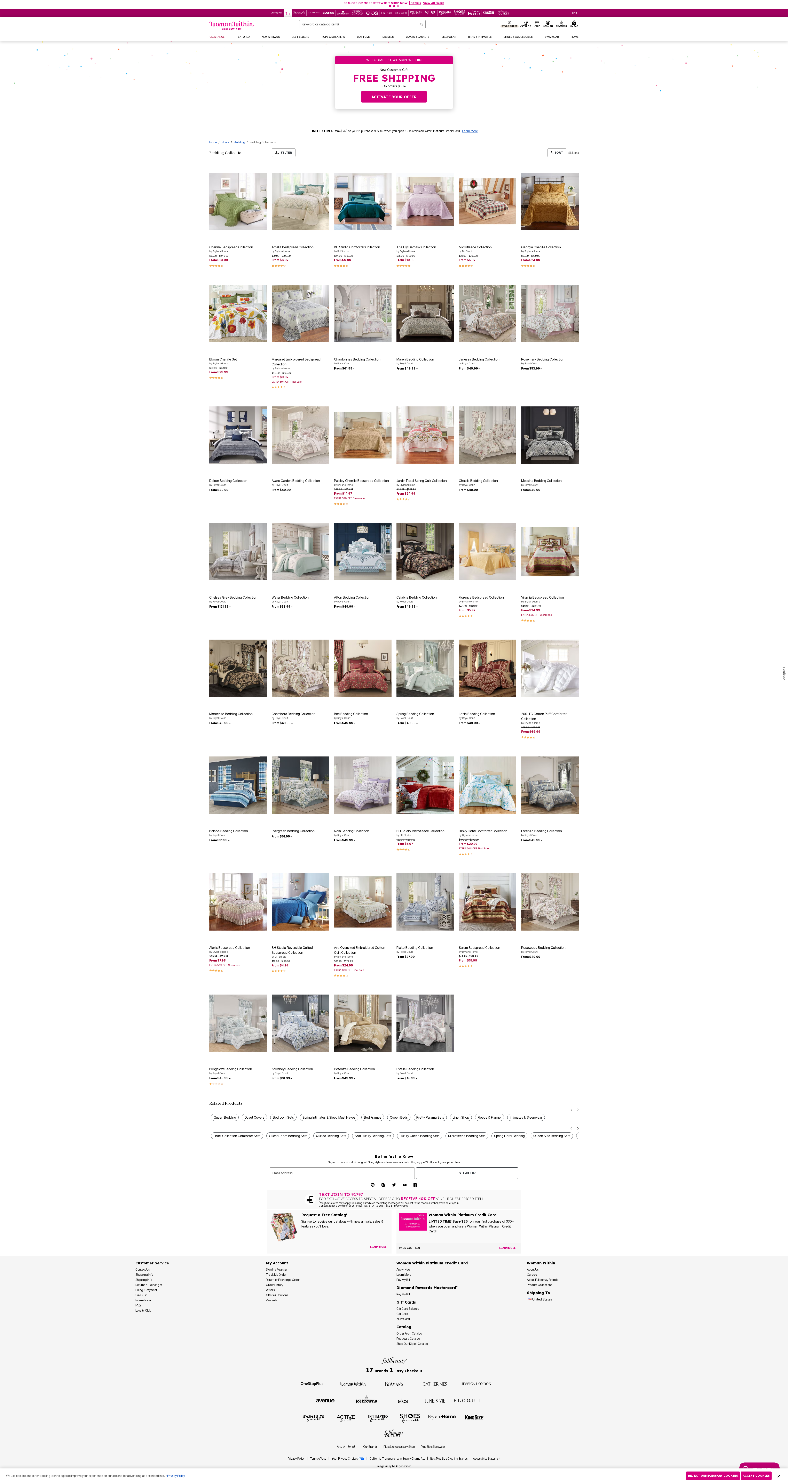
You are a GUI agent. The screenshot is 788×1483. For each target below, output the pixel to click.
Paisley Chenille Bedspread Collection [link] (361, 482)
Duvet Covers (254, 1117)
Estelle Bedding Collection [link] (415, 1071)
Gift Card (402, 1313)
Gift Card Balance (407, 1308)
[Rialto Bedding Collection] (425, 902)
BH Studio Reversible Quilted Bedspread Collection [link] (292, 952)
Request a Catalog (408, 1338)
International (143, 1300)
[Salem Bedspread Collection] (487, 902)
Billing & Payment (146, 1290)
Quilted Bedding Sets (331, 1136)
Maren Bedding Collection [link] (415, 361)
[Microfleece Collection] (487, 201)
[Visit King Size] (474, 1418)
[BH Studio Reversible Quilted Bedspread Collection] (300, 902)
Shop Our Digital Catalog (412, 1343)
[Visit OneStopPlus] (312, 1383)
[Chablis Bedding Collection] (487, 435)
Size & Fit (141, 1295)
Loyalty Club (143, 1310)
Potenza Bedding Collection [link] (354, 1071)
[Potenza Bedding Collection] (363, 1023)
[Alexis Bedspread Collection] (238, 902)
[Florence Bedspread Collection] (487, 551)
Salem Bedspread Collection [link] (479, 949)
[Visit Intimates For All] (378, 1418)
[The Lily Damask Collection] (425, 201)
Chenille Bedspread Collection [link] (231, 249)
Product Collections (539, 1285)
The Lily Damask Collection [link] (416, 249)
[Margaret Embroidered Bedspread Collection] (300, 313)
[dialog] (574, 13)
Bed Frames (372, 1117)
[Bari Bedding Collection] (363, 668)
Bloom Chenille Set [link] (223, 361)
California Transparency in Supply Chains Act (397, 1458)
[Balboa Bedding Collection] (238, 785)
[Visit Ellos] (403, 1400)
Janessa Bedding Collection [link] (479, 361)
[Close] (779, 1476)
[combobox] (362, 24)
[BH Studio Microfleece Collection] (425, 785)
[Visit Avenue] (325, 1400)
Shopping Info (144, 1274)
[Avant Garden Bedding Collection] (300, 435)
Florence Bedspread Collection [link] (481, 599)
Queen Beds (399, 1117)
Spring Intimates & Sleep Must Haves (328, 1117)
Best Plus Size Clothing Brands (449, 1458)
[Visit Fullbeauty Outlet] (394, 1434)
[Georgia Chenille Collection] (550, 201)
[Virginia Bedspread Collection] (550, 551)
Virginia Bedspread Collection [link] (542, 599)
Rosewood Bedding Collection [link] (543, 949)
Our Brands (370, 1446)
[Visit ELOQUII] (467, 1400)
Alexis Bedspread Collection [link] (229, 949)
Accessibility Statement (486, 1458)
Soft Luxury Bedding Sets (373, 1136)
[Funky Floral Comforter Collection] (487, 785)
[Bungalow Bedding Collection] (238, 1023)
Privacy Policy (296, 1458)
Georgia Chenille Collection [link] (541, 249)
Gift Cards (406, 1302)
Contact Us (142, 1269)
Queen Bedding (225, 1117)
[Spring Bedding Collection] (425, 668)
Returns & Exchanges (148, 1285)
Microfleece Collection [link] (475, 249)
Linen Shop (461, 1117)
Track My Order (276, 1274)
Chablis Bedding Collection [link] (478, 482)
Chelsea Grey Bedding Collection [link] (233, 599)
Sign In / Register (276, 1269)
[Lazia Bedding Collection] (487, 668)
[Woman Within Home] (231, 25)
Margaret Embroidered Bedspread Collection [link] (296, 363)
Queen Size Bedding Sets (551, 1136)
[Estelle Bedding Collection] (425, 1023)
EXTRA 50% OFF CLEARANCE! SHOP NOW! (128, 3)
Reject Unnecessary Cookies (713, 1475)
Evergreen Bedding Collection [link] (293, 831)
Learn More (470, 131)
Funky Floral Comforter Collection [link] (483, 833)
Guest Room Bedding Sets (288, 1136)
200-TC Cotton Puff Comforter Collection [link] (544, 718)
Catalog (403, 1326)
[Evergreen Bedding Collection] (300, 785)
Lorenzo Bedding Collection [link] (541, 833)
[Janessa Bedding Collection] (487, 313)
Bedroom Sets (283, 1117)
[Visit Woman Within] (353, 1383)
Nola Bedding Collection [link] (351, 833)
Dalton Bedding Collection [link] (228, 482)
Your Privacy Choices (345, 1458)
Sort (558, 152)
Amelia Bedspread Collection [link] (293, 249)
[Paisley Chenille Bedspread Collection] (363, 435)
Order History (274, 1285)
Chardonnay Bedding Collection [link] (357, 361)
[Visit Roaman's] (394, 1383)
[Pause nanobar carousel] (390, 6)
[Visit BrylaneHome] (442, 1418)
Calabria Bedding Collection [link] (416, 599)
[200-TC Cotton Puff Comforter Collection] (550, 668)
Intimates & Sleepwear (526, 1117)
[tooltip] (276, 13)
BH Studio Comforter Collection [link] (357, 249)
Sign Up (467, 1173)
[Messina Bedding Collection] (550, 435)
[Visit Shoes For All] (410, 1418)
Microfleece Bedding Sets (467, 1136)
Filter (286, 152)
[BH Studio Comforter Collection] (363, 201)
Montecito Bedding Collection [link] (231, 716)
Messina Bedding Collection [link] (541, 482)
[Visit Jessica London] (476, 1383)
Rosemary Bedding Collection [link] (542, 361)
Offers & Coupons (277, 1295)
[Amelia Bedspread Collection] (300, 201)
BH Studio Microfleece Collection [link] (420, 833)
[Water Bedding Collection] (300, 551)
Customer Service (152, 1263)
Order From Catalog (409, 1333)
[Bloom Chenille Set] (238, 313)
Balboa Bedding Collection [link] (228, 833)
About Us (532, 1269)
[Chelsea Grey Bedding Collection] (238, 551)
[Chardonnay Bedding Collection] (363, 313)
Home (213, 142)
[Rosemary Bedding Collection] (550, 313)
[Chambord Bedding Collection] (300, 668)
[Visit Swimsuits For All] (313, 1418)
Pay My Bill (403, 1279)
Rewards (271, 1300)
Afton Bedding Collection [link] (352, 599)
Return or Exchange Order (283, 1279)
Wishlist (270, 1290)
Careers (532, 1274)
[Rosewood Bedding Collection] (550, 902)
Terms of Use (318, 1458)
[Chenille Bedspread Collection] (238, 201)
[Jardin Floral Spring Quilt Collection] (425, 435)
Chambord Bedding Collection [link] (293, 716)
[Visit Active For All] (346, 1418)
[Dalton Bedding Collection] (238, 435)
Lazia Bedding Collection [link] (477, 716)
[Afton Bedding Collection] (363, 551)
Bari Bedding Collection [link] (351, 716)
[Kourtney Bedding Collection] (300, 1023)
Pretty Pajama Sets (430, 1117)
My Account (277, 1263)
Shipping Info (143, 1279)
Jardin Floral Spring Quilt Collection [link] (421, 482)
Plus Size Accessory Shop (399, 1446)
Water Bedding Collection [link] (290, 599)
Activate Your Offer (394, 97)
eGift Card (403, 1319)
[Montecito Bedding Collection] (238, 668)
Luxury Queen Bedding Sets (420, 1136)
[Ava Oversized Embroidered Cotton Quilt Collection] (363, 902)
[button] (548, 24)
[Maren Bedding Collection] (425, 313)
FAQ (138, 1305)
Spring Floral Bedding (509, 1136)
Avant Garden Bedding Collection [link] (296, 482)
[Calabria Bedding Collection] (425, 551)
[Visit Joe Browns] (366, 1400)
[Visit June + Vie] (435, 1400)
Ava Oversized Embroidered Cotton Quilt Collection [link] (359, 952)
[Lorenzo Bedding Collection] (550, 785)
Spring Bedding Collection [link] (415, 716)
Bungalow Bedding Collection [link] (230, 1071)
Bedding (239, 142)
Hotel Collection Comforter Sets (237, 1136)
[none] (238, 201)
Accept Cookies (756, 1475)
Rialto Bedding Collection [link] (414, 949)
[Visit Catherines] (435, 1383)
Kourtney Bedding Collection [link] (292, 1071)
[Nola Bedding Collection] (363, 785)
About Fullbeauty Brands (542, 1279)
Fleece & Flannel (489, 1117)
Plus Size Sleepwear (433, 1446)
